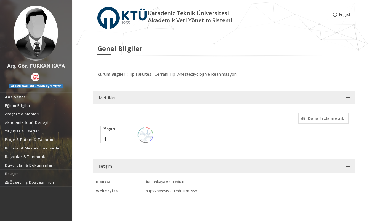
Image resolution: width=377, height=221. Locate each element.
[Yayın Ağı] (145, 134)
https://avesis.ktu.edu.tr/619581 (172, 190)
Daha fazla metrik (326, 118)
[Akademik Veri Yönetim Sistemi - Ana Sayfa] (122, 17)
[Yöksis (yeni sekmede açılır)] (35, 77)
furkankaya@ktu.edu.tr (165, 181)
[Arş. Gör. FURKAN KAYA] (36, 33)
